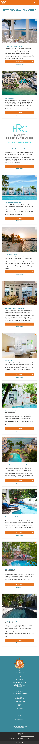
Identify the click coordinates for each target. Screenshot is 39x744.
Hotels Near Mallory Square (19, 687)
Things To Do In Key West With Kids (19, 726)
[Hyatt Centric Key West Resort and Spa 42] (19, 449)
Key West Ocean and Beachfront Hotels (19, 694)
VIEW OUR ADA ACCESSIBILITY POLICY (27, 736)
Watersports (19, 716)
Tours (19, 715)
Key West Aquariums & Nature (19, 703)
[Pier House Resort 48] (19, 83)
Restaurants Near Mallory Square (19, 689)
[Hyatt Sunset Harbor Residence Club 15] (19, 133)
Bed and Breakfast (19, 696)
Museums (19, 704)
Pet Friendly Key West (19, 727)
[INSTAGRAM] (20, 676)
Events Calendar (19, 723)
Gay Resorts (19, 697)
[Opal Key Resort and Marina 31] (19, 31)
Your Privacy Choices (19, 742)
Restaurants (19, 709)
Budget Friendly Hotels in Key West (19, 693)
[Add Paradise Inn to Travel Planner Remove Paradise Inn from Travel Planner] (36, 334)
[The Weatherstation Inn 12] (19, 501)
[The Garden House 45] (19, 554)
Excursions (19, 718)
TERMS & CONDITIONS (19, 733)
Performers (19, 686)
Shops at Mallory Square (19, 685)
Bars (19, 711)
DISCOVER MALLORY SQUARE (19, 682)
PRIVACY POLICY (19, 734)
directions (20, 64)
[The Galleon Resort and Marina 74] (19, 293)
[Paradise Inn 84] (19, 345)
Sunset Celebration (19, 684)
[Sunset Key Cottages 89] (19, 239)
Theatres (19, 705)
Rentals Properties (19, 698)
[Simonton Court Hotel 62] (19, 606)
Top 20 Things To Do (19, 725)
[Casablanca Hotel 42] (19, 396)
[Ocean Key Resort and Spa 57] (19, 187)
